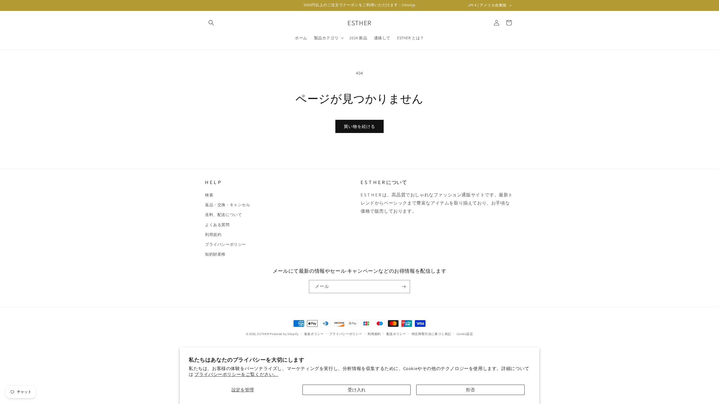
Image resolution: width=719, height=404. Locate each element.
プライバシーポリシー (225, 244)
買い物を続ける (359, 126)
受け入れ (357, 390)
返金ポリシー (314, 334)
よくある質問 (217, 224)
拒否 (470, 390)
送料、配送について (223, 214)
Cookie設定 (465, 334)
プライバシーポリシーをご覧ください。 (236, 374)
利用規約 (213, 234)
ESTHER (263, 334)
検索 (209, 195)
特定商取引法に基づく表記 (431, 334)
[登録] (403, 286)
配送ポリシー (396, 334)
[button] (211, 23)
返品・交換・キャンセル (227, 204)
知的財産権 (215, 254)
